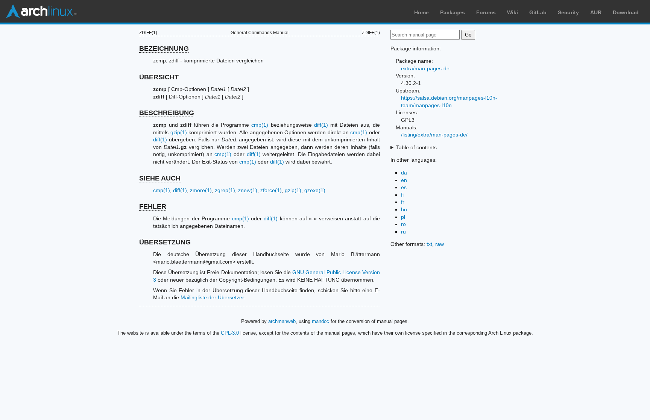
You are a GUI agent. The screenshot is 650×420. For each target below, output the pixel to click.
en (404, 180)
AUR (595, 12)
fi (402, 195)
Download (626, 12)
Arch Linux (41, 11)
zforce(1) (271, 190)
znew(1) (247, 190)
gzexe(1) (314, 190)
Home (421, 12)
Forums (486, 12)
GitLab (538, 12)
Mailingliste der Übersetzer (212, 297)
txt (429, 244)
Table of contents (416, 147)
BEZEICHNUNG (164, 48)
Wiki (512, 12)
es (404, 187)
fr (402, 202)
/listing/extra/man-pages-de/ (434, 135)
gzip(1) (178, 132)
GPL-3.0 (230, 333)
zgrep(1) (225, 190)
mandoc (320, 321)
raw (439, 244)
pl (403, 217)
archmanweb (282, 321)
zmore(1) (201, 190)
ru (403, 232)
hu (404, 209)
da (404, 173)
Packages (452, 12)
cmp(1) (259, 125)
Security (568, 12)
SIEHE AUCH (160, 178)
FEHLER (152, 206)
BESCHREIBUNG (166, 113)
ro (403, 224)
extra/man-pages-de (425, 68)
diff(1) (321, 125)
